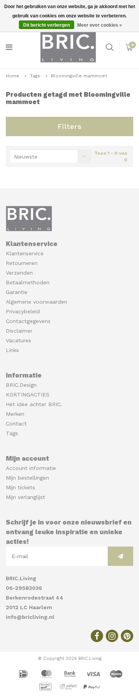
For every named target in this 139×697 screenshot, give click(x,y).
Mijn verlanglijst (25, 497)
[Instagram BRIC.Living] (112, 636)
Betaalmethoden (27, 282)
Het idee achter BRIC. (34, 404)
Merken (15, 414)
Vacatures (18, 340)
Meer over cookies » (99, 25)
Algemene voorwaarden (36, 302)
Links (12, 350)
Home (12, 76)
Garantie (16, 292)
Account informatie (31, 468)
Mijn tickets (20, 487)
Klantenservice (25, 253)
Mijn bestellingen (27, 478)
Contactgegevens (28, 321)
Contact (16, 423)
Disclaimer (19, 331)
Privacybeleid (23, 311)
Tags (35, 76)
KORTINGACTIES (27, 394)
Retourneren (21, 263)
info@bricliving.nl (30, 617)
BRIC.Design (21, 385)
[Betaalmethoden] (24, 673)
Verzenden (19, 273)
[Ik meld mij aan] (120, 556)
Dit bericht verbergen (46, 25)
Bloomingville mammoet (79, 76)
